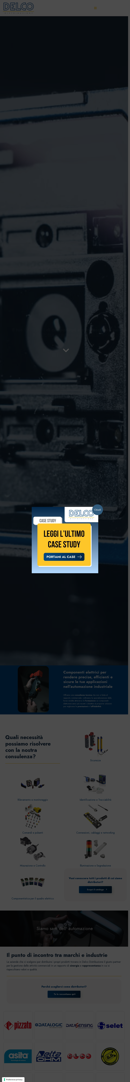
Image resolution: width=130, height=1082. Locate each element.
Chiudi (97, 509)
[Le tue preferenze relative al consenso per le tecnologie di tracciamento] (13, 1079)
